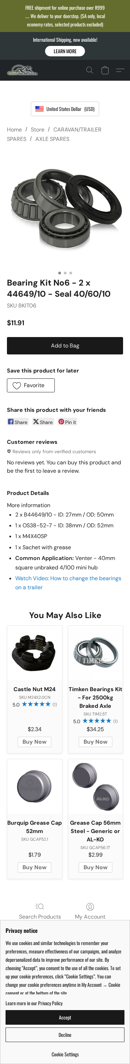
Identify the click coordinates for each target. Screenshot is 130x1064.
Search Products (40, 916)
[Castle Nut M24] (34, 653)
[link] (65, 1051)
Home (14, 129)
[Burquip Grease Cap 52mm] (34, 786)
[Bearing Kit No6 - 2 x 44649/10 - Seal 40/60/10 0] (65, 208)
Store (37, 129)
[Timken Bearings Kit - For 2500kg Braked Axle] (95, 653)
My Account (90, 916)
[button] (65, 51)
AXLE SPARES (52, 139)
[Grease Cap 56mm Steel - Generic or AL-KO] (95, 786)
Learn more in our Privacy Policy (34, 1003)
